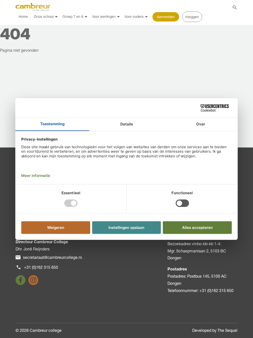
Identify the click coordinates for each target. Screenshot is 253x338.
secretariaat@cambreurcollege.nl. (53, 257)
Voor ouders (134, 16)
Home (23, 16)
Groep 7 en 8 (73, 16)
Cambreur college (46, 330)
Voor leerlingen (104, 16)
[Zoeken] (234, 7)
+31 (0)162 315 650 (41, 267)
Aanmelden (166, 17)
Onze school (44, 16)
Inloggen (192, 17)
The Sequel (227, 330)
